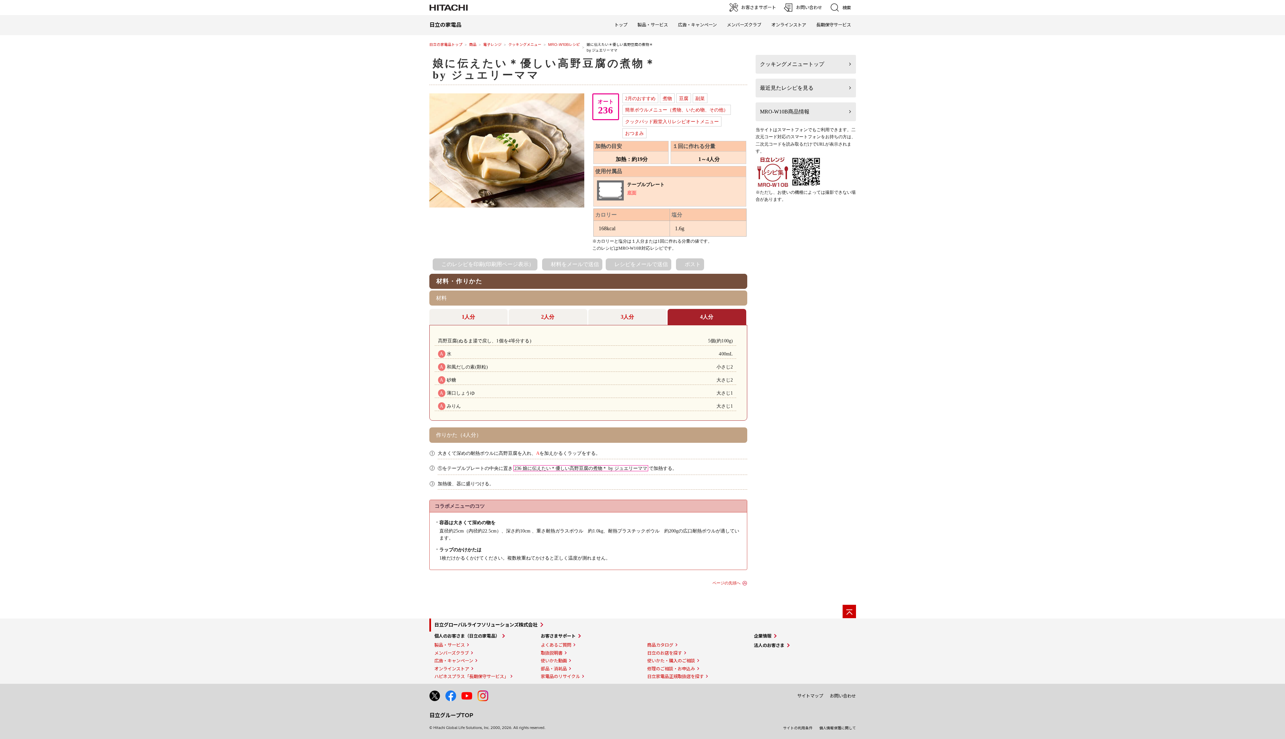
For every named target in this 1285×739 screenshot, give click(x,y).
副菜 (700, 98)
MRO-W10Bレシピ (564, 44)
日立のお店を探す (664, 653)
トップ (620, 24)
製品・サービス (449, 645)
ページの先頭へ (726, 583)
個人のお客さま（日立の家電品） (467, 636)
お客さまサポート (558, 636)
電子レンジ (492, 44)
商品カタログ (660, 645)
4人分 (706, 317)
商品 (473, 44)
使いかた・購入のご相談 (671, 660)
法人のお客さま (769, 645)
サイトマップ (810, 696)
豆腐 (683, 98)
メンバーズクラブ (744, 24)
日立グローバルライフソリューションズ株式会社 (485, 625)
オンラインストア (788, 24)
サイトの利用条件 (797, 728)
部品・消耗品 (554, 668)
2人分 (547, 317)
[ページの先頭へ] (849, 611)
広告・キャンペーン (453, 660)
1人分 (468, 317)
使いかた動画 (554, 660)
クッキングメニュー (524, 44)
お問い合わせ (843, 696)
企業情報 (762, 636)
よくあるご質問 (556, 645)
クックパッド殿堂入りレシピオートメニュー (672, 121)
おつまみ (634, 133)
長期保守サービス (833, 24)
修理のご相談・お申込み (671, 668)
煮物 (667, 98)
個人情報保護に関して (837, 728)
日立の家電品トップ (445, 44)
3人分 (627, 317)
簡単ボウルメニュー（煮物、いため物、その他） (676, 109)
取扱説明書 (552, 653)
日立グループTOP (451, 715)
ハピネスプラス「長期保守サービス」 (471, 676)
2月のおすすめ (640, 98)
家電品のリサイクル (560, 676)
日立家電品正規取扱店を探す (675, 676)
